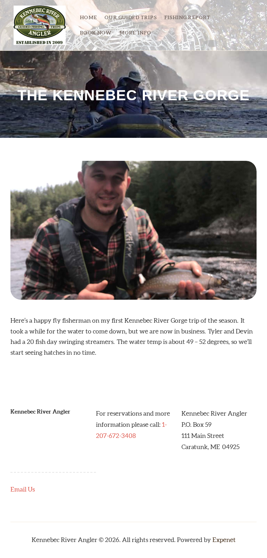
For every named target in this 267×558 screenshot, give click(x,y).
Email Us (22, 489)
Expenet (224, 539)
